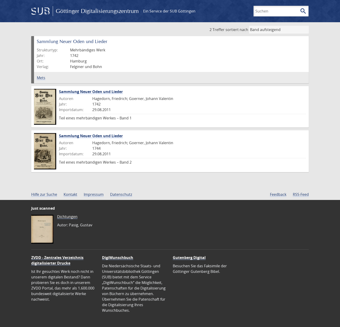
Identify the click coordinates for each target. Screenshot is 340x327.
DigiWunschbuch (117, 257)
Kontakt (70, 194)
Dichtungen (67, 216)
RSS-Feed (301, 194)
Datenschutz (121, 194)
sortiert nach (237, 29)
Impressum (94, 194)
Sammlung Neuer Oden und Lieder (91, 91)
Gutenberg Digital (189, 257)
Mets (41, 77)
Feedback (278, 194)
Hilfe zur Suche (44, 194)
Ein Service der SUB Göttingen (169, 11)
